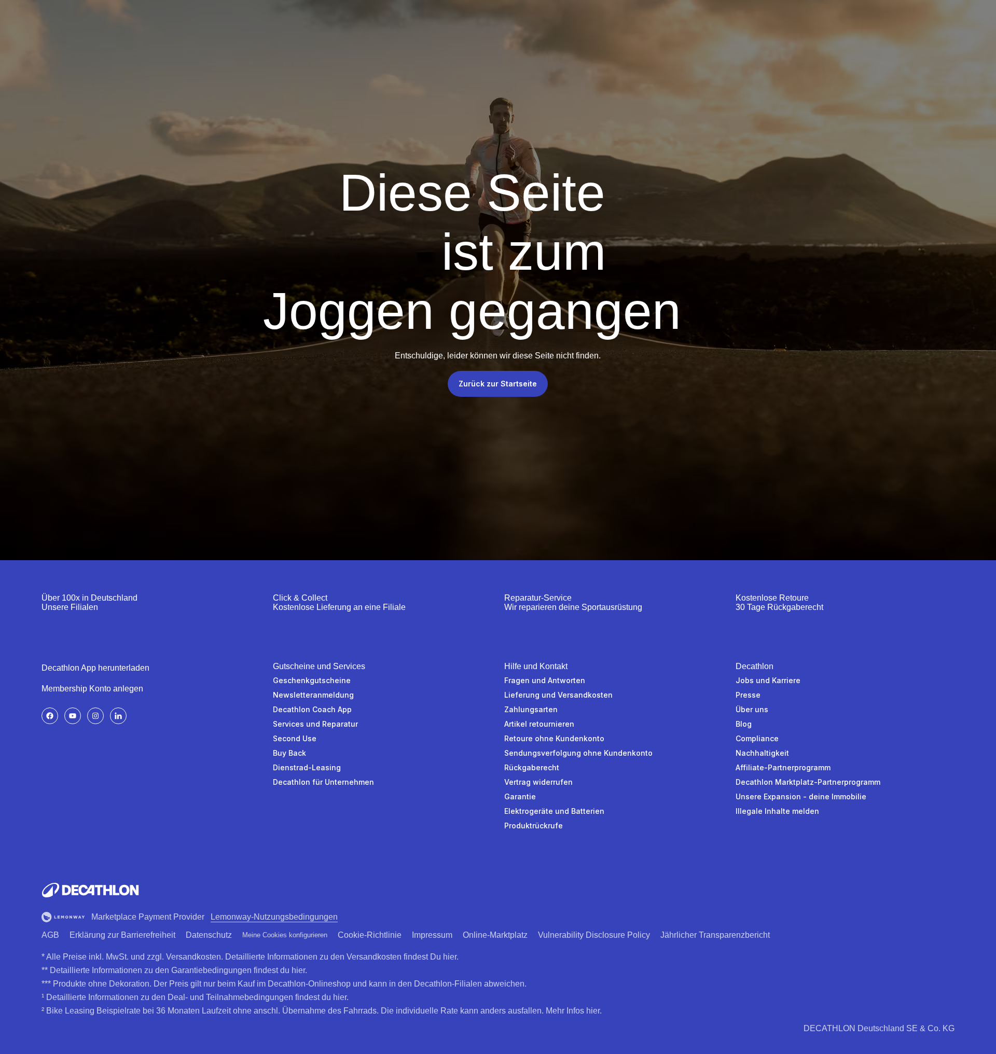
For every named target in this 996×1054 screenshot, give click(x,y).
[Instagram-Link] (95, 716)
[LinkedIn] (118, 716)
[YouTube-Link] (72, 716)
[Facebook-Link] (50, 716)
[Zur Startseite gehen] (90, 890)
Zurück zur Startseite (498, 383)
